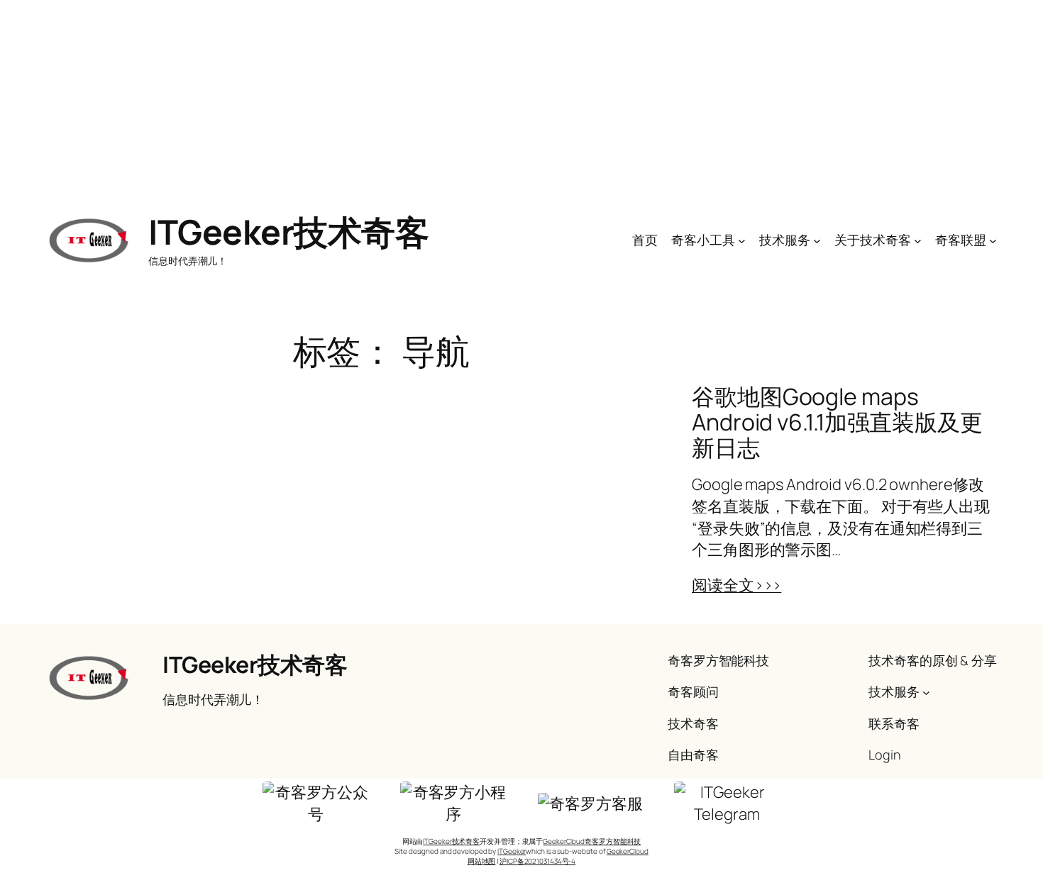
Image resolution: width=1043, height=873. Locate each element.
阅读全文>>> (736, 585)
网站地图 (482, 861)
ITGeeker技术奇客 (288, 231)
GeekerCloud (628, 851)
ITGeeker (511, 851)
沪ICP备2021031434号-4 (537, 861)
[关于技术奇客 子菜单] (918, 240)
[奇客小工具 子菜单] (742, 240)
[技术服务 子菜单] (817, 240)
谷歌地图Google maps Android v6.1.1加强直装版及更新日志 (837, 422)
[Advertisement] (521, 99)
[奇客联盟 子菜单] (993, 240)
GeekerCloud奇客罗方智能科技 (592, 841)
